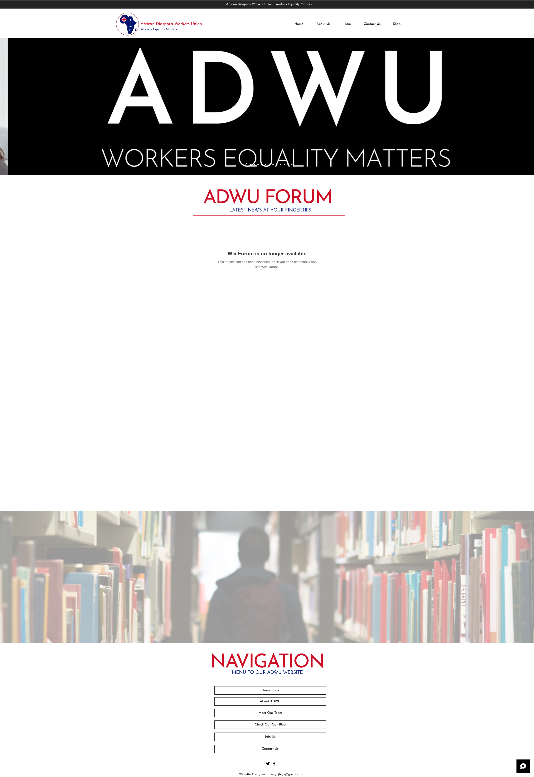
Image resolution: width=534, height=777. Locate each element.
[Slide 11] (280, 164)
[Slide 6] (261, 164)
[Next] (504, 107)
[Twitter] (267, 763)
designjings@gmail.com (286, 774)
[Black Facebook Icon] (274, 763)
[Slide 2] (246, 164)
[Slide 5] (258, 164)
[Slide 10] (276, 164)
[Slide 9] (273, 164)
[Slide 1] (242, 164)
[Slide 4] (254, 164)
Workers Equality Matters (159, 29)
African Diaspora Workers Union (171, 24)
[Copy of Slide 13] (291, 164)
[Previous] (29, 107)
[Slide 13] (288, 164)
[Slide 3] (250, 164)
